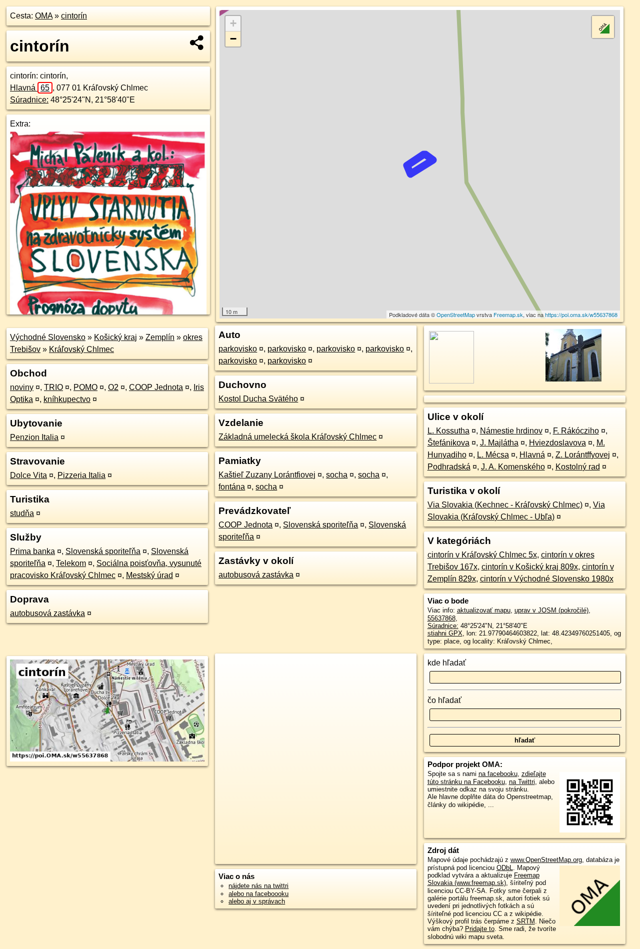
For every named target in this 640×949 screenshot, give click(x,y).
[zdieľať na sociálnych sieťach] (197, 42)
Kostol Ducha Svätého (258, 398)
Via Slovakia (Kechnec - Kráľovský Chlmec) (505, 504)
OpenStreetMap (455, 314)
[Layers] (603, 27)
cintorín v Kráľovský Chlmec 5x (482, 554)
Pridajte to (479, 928)
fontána (231, 486)
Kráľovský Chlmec (81, 349)
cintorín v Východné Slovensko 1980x (547, 578)
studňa (22, 513)
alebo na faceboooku (258, 894)
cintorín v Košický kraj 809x (530, 566)
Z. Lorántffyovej (583, 454)
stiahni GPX (445, 633)
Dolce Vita (28, 475)
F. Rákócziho (576, 430)
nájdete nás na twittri (258, 886)
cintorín (74, 16)
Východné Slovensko (48, 337)
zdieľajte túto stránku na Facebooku (487, 777)
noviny (22, 387)
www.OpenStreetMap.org (546, 860)
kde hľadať (447, 662)
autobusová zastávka (47, 613)
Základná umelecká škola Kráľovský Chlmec (297, 436)
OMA (43, 16)
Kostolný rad (578, 466)
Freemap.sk (508, 314)
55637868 (442, 618)
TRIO (53, 387)
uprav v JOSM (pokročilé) (551, 610)
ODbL (504, 868)
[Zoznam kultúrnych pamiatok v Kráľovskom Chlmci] (572, 380)
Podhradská (449, 466)
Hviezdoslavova (557, 442)
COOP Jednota (156, 387)
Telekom (71, 563)
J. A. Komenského (513, 466)
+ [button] (233, 23)
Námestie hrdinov (511, 430)
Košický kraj (115, 337)
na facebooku (498, 774)
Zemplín (160, 337)
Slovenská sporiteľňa (103, 551)
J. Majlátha (499, 442)
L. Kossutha (449, 430)
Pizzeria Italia (82, 475)
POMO (86, 387)
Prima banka (32, 551)
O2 (113, 387)
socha (337, 474)
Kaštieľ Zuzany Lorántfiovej (267, 474)
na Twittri (522, 782)
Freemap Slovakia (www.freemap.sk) (484, 879)
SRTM (525, 921)
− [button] (233, 38)
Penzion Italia (34, 437)
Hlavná (30, 88)
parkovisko (237, 348)
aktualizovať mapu (483, 610)
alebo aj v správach (256, 901)
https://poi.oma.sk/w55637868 (581, 314)
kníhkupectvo (67, 399)
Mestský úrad (149, 575)
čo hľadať (445, 700)
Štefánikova (449, 442)
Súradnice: (29, 100)
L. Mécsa (493, 454)
